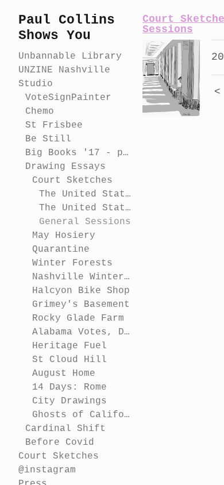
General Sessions (85, 222)
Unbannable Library (70, 56)
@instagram (47, 470)
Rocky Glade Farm (78, 318)
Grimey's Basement (81, 304)
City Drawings (69, 401)
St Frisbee (54, 125)
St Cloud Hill (69, 360)
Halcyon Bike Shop (81, 291)
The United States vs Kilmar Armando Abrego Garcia (86, 194)
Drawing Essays (65, 166)
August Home (63, 373)
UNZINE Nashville (64, 70)
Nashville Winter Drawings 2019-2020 (82, 277)
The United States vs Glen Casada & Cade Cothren (86, 208)
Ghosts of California (82, 415)
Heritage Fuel (69, 346)
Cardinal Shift (65, 429)
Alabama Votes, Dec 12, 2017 (82, 332)
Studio (35, 84)
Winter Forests (72, 263)
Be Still (48, 139)
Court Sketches (72, 180)
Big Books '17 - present (79, 153)
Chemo (39, 111)
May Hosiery (63, 235)
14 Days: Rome (69, 387)
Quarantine (61, 249)
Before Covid (59, 442)
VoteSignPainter (68, 98)
